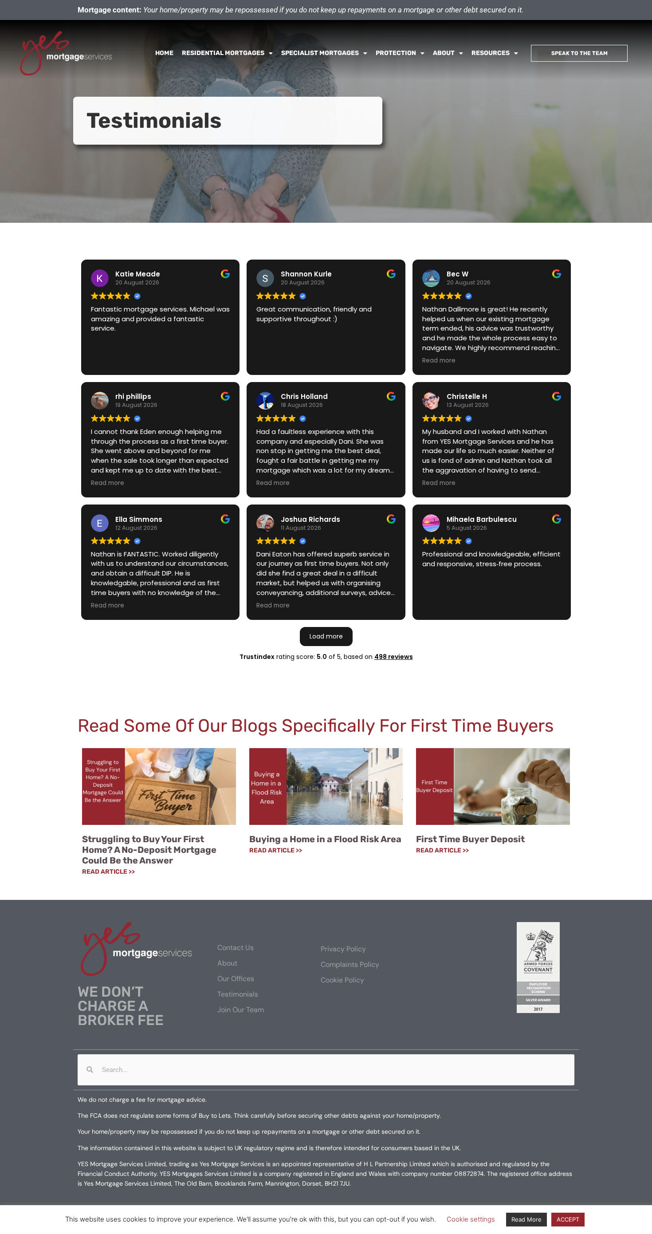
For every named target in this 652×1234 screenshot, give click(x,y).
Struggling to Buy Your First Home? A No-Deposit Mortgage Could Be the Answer (149, 850)
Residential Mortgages (223, 53)
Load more (326, 636)
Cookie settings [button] (471, 1219)
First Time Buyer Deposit (470, 839)
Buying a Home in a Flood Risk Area (325, 839)
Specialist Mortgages (320, 53)
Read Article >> (108, 871)
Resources (490, 53)
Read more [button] (439, 361)
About (444, 53)
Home (164, 53)
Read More (526, 1219)
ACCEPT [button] (568, 1219)
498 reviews (393, 656)
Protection (396, 53)
